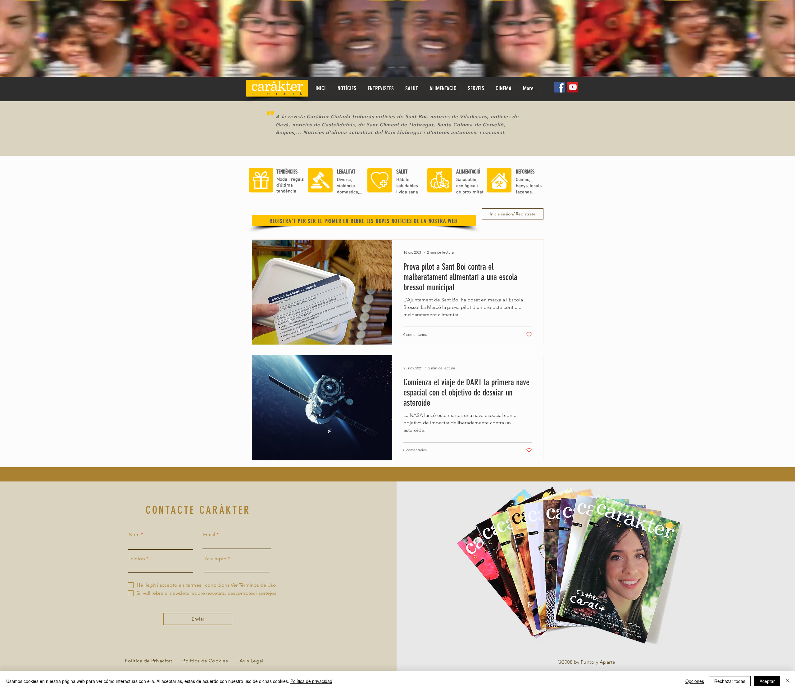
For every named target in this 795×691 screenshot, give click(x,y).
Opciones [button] (694, 681)
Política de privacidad (311, 681)
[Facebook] (559, 87)
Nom (134, 534)
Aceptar (767, 681)
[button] (411, 88)
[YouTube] (572, 87)
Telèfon (137, 558)
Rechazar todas (729, 681)
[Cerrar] (787, 681)
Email (209, 534)
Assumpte (215, 558)
